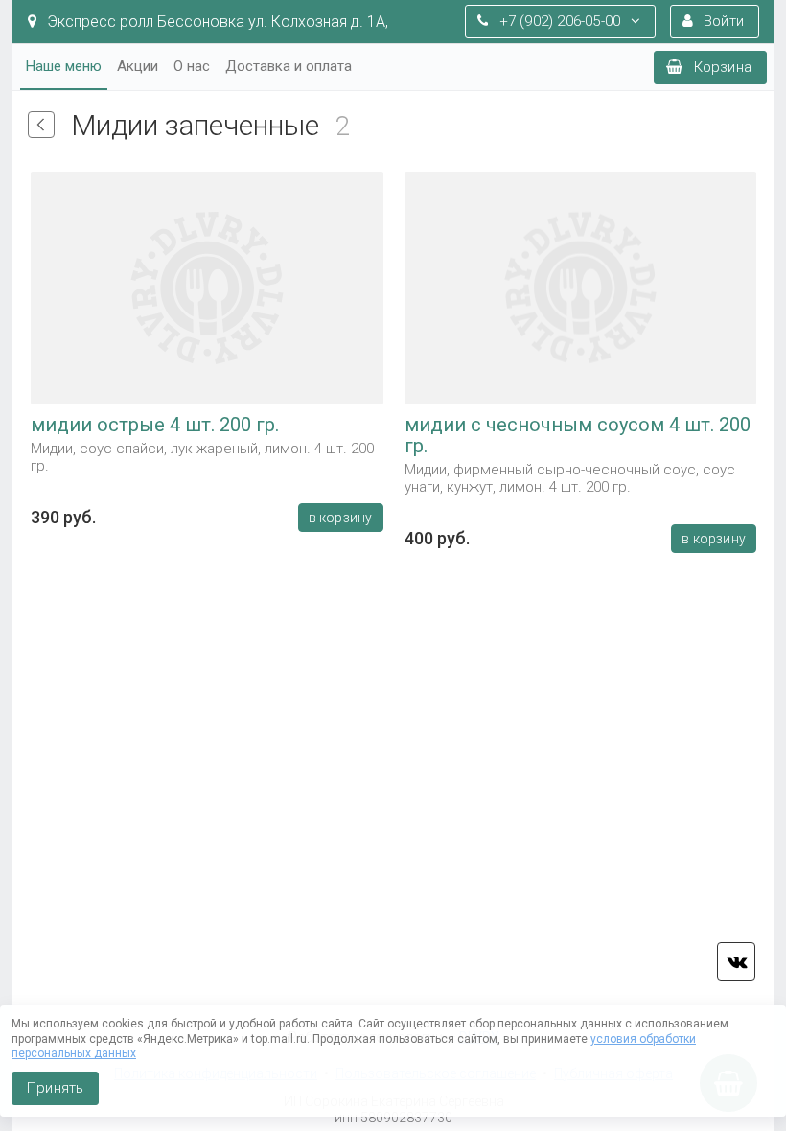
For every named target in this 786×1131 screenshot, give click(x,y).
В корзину (340, 517)
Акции (137, 66)
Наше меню (64, 66)
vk (736, 961)
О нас (191, 66)
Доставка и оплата (288, 66)
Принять (55, 1087)
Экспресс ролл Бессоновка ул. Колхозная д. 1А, (215, 21)
